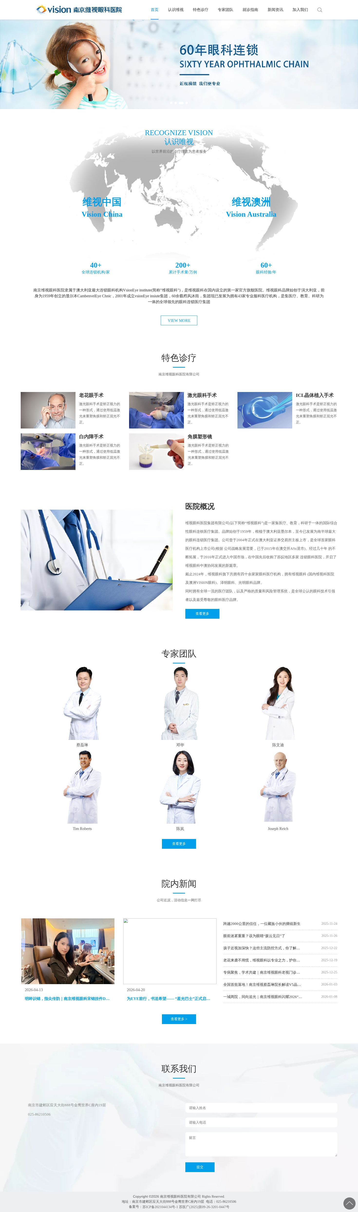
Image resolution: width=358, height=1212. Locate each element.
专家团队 (225, 10)
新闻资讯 (275, 10)
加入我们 (300, 10)
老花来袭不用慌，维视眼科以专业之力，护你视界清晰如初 (261, 960)
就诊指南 (250, 10)
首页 (155, 10)
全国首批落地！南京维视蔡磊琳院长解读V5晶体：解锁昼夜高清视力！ (260, 985)
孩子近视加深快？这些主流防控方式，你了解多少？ (261, 948)
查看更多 (202, 613)
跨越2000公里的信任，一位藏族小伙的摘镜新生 (262, 924)
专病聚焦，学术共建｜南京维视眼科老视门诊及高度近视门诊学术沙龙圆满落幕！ (261, 972)
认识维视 (176, 10)
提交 (200, 1167)
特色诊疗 (200, 10)
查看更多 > (179, 1019)
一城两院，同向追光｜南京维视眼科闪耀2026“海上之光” (262, 997)
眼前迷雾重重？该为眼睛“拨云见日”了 (254, 936)
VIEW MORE (179, 320)
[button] (171, 103)
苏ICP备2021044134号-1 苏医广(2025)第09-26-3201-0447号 (185, 1207)
